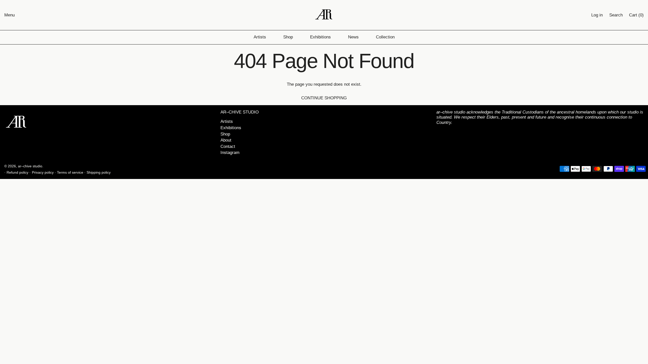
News (353, 37)
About (225, 140)
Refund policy (17, 172)
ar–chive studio (30, 166)
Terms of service (70, 172)
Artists (260, 37)
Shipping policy (99, 172)
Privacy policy (43, 172)
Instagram (229, 152)
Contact (227, 146)
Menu (9, 15)
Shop (288, 37)
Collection (385, 37)
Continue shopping (324, 98)
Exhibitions (320, 37)
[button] (616, 15)
